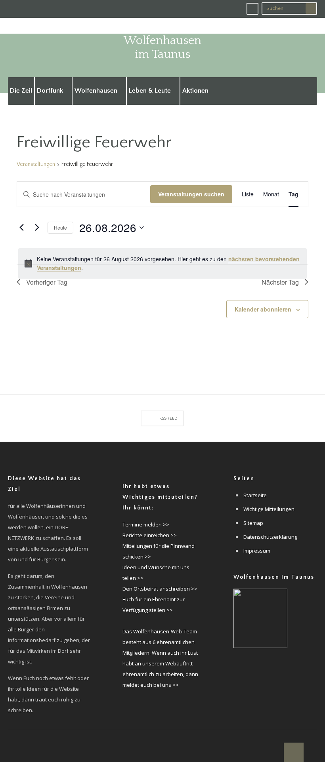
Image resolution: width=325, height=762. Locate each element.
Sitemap (253, 522)
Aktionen (195, 90)
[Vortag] (21, 227)
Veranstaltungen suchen (191, 194)
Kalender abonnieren (263, 309)
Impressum (256, 550)
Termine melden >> (145, 524)
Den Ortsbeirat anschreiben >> (159, 588)
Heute (60, 227)
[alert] (162, 263)
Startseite (255, 495)
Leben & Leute (150, 90)
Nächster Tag (280, 282)
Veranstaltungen (36, 164)
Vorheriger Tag (46, 282)
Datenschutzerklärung (270, 536)
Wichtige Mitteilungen (268, 509)
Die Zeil (21, 90)
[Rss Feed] (252, 9)
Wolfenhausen (96, 90)
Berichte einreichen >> (149, 535)
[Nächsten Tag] (37, 227)
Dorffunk (50, 90)
